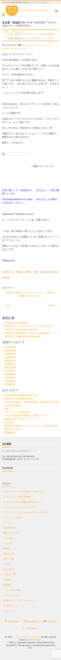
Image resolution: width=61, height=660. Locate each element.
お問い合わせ (8, 569)
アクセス (7, 564)
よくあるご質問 (9, 574)
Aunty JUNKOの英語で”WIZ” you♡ (22, 395)
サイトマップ (8, 611)
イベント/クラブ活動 (11, 590)
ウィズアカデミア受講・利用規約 (17, 497)
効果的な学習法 (9, 528)
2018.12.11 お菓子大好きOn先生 (20, 329)
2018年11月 (10, 350)
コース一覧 (7, 543)
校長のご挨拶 (8, 559)
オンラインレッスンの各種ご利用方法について (22, 502)
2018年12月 (10, 347)
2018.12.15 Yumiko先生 (16, 323)
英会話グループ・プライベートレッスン (19, 600)
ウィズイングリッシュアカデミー (26, 637)
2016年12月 (10, 374)
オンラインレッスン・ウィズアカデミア (19, 507)
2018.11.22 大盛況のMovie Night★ (21, 336)
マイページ (7, 523)
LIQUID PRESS (34, 640)
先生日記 (8, 422)
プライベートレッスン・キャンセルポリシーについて (25, 512)
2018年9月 (9, 357)
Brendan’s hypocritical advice (19, 398)
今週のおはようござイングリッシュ (22, 419)
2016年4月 (9, 381)
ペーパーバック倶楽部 (12, 517)
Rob (6, 409)
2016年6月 (9, 378)
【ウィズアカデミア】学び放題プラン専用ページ (23, 492)
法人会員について (10, 605)
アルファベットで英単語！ (17, 412)
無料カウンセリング (11, 533)
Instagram (32, 621)
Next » (52, 305)
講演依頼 (7, 585)
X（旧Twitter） (30, 628)
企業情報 (7, 580)
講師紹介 (7, 549)
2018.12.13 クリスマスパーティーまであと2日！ (29, 326)
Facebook (13, 621)
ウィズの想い (8, 538)
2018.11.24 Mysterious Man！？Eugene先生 (27, 333)
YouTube (51, 621)
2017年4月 (9, 371)
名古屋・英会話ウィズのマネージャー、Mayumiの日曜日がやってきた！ (30, 294)
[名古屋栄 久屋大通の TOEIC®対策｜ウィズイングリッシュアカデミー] (10, 10)
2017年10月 (10, 367)
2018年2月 (9, 364)
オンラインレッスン (11, 595)
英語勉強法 (10, 432)
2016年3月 (9, 384)
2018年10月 (10, 354)
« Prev (8, 305)
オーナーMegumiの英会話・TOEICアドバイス (27, 415)
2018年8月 (9, 360)
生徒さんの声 (8, 554)
